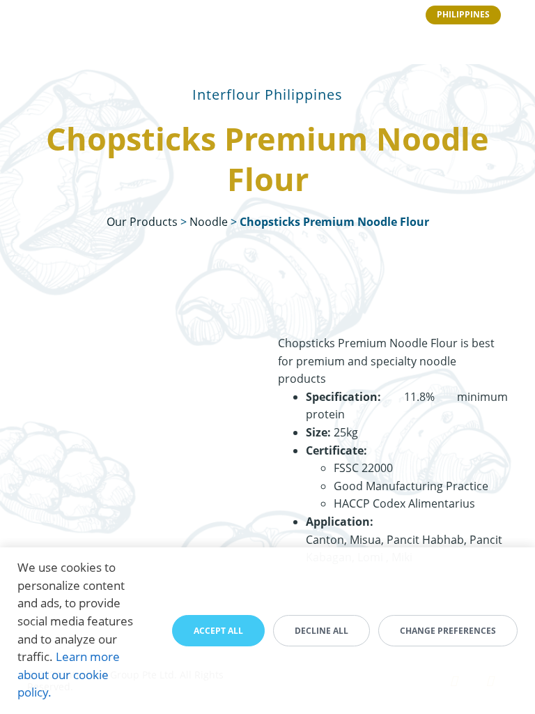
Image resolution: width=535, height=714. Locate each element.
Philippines (463, 14)
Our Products (142, 221)
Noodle (208, 221)
